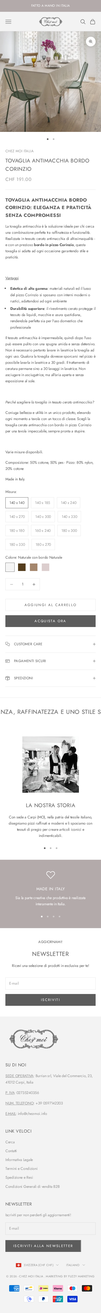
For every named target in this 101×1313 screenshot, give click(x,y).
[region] (50, 889)
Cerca (10, 1142)
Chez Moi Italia (19, 151)
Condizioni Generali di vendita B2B (32, 1186)
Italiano (73, 1265)
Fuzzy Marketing (81, 1276)
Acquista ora (50, 621)
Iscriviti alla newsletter (43, 1245)
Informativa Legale (19, 1159)
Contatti (11, 1150)
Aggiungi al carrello (51, 604)
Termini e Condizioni (21, 1168)
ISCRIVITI (50, 999)
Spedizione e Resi (19, 1177)
